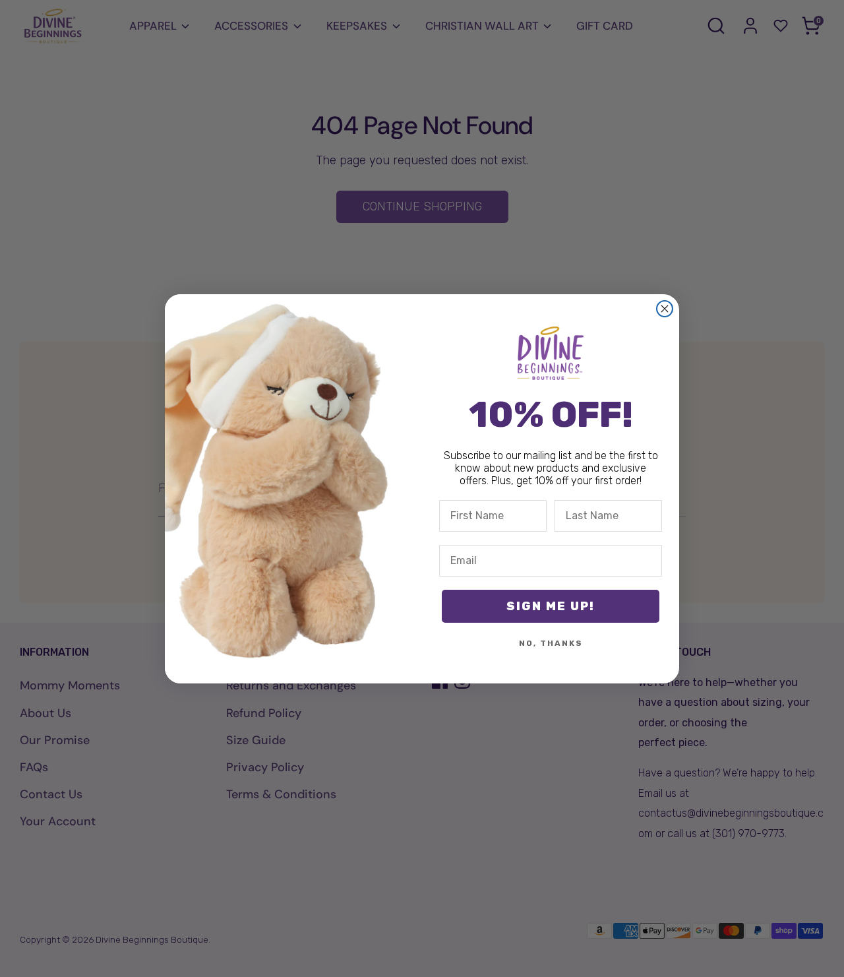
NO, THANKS (551, 643)
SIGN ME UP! (550, 606)
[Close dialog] (665, 309)
